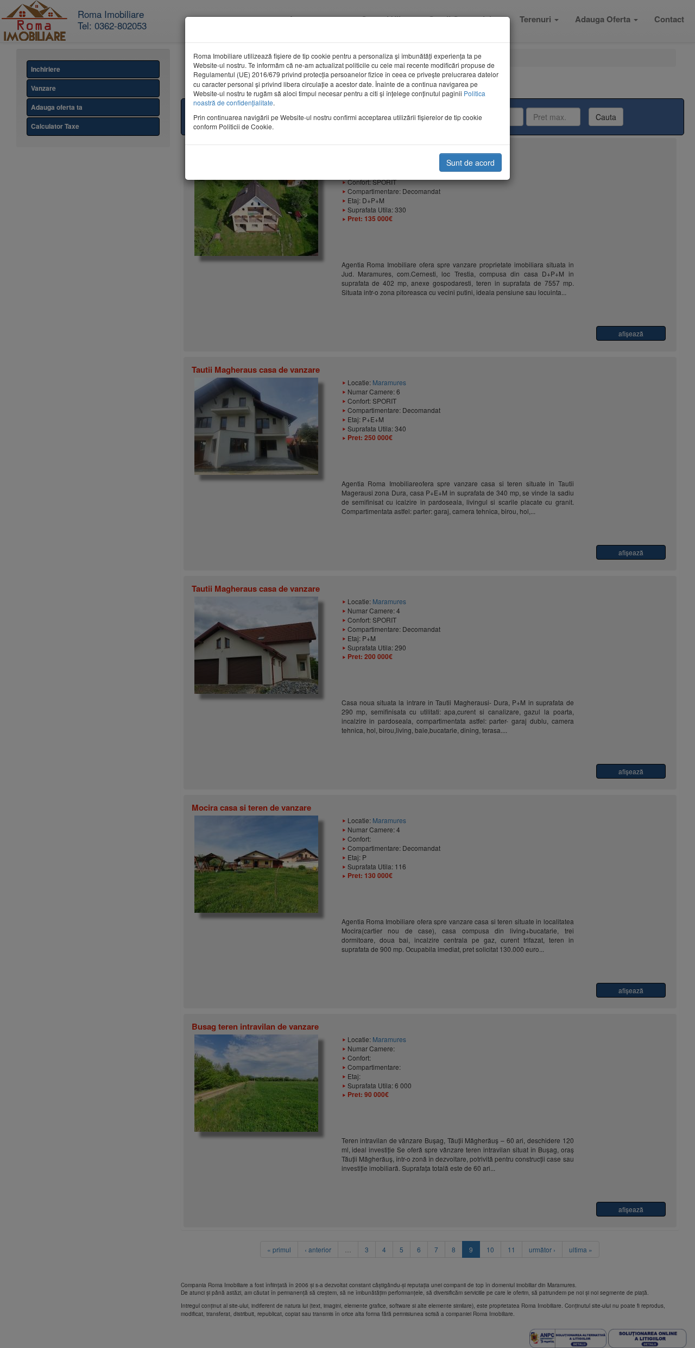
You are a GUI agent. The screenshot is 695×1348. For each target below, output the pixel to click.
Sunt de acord (470, 162)
